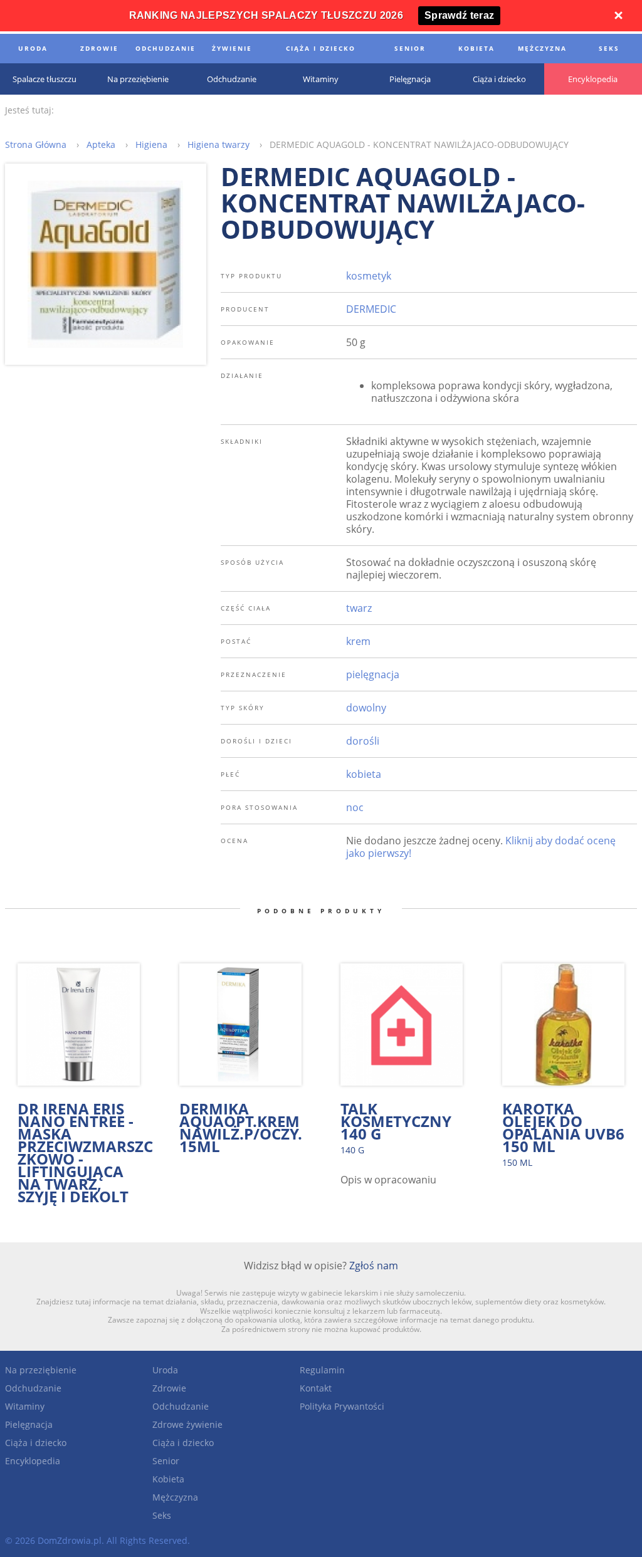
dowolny (366, 708)
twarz (359, 608)
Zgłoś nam (373, 1265)
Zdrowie (169, 1388)
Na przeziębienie (40, 1370)
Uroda (165, 1370)
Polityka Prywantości (342, 1406)
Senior (165, 1461)
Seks (161, 1515)
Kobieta (168, 1479)
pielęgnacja (372, 674)
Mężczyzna (175, 1497)
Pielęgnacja (29, 1424)
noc (355, 807)
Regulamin (322, 1370)
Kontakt (316, 1388)
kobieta (363, 774)
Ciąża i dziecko (35, 1443)
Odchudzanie (33, 1388)
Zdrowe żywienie (187, 1424)
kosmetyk (368, 276)
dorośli (362, 741)
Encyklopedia (32, 1461)
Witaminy (25, 1406)
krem (358, 641)
